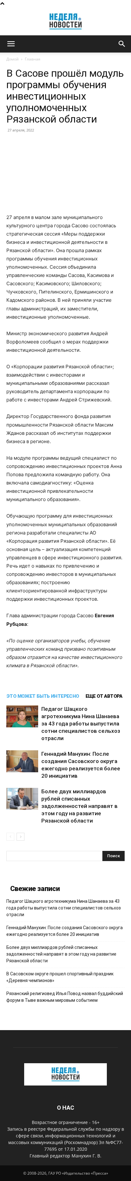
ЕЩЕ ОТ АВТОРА (104, 696)
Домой (12, 59)
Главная (32, 59)
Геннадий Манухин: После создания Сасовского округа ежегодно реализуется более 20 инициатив (64, 931)
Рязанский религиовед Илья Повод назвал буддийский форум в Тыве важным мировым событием (64, 997)
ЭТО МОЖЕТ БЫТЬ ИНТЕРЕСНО (42, 696)
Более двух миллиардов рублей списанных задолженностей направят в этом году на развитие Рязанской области (79, 806)
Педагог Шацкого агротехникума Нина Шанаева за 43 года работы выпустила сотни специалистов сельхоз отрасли (80, 723)
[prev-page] (10, 837)
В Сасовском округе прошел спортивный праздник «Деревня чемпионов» (60, 977)
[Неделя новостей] (65, 21)
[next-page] (20, 837)
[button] (11, 44)
